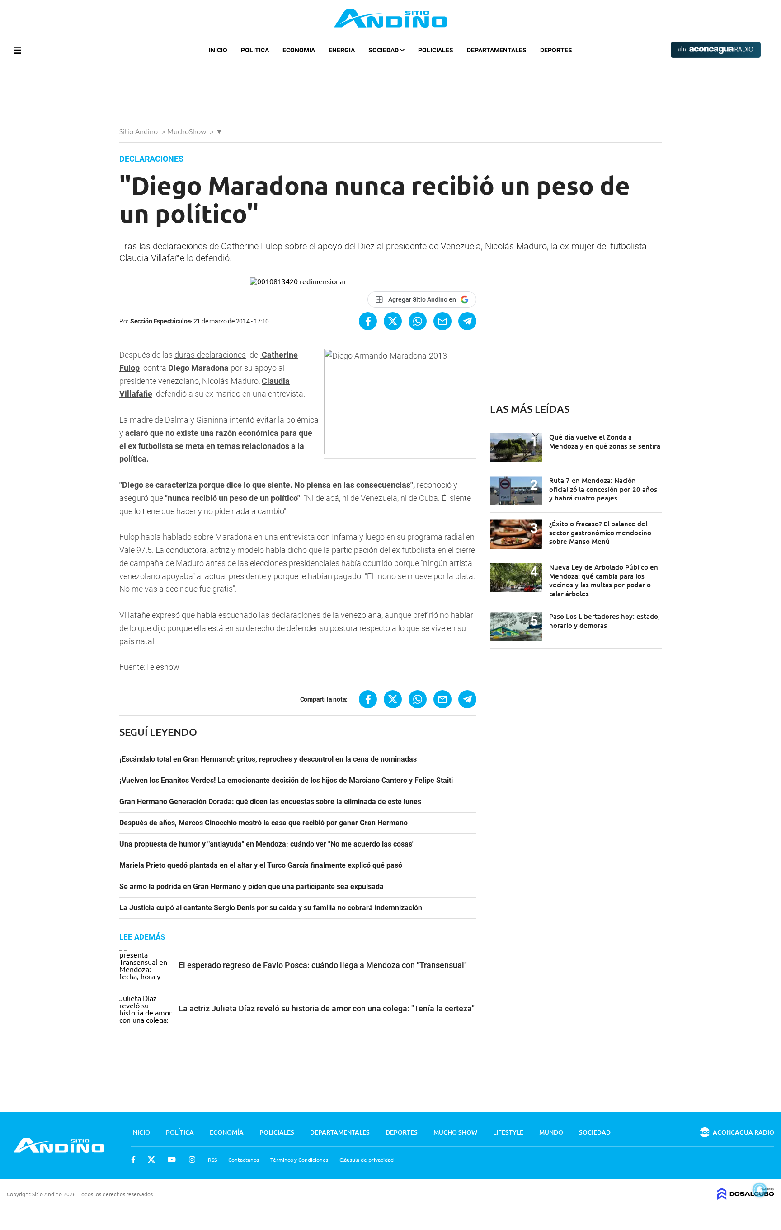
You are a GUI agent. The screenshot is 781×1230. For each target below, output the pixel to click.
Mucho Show (455, 1132)
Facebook (133, 1159)
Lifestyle (508, 1132)
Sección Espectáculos (160, 321)
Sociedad (384, 50)
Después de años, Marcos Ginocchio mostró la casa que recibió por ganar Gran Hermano (263, 823)
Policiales (435, 50)
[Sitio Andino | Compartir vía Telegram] (467, 321)
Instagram (192, 1159)
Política (255, 50)
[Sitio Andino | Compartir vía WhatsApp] (418, 321)
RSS (212, 1159)
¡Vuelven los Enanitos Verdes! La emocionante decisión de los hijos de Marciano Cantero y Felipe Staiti (286, 780)
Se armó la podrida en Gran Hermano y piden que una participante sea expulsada (251, 886)
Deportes (556, 50)
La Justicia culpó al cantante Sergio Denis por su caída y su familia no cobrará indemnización (270, 908)
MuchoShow (187, 131)
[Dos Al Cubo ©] (745, 1196)
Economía (298, 50)
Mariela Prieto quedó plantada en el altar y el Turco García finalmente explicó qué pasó (260, 865)
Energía (342, 50)
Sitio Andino (139, 131)
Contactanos (243, 1159)
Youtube (171, 1159)
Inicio (218, 50)
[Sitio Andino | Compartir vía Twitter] (393, 321)
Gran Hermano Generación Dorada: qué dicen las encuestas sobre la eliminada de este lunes (270, 801)
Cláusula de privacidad (366, 1159)
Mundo (551, 1132)
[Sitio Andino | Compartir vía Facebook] (368, 321)
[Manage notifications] (760, 1190)
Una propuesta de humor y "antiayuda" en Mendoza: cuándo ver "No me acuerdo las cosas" (266, 844)
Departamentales (497, 50)
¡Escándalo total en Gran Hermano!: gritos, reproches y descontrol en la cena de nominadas (268, 759)
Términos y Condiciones (299, 1159)
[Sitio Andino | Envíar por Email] (442, 321)
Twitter (151, 1159)
